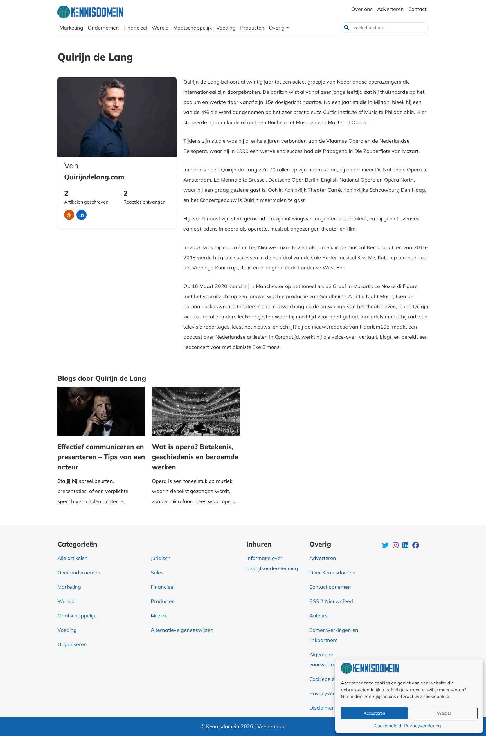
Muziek (159, 615)
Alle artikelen (72, 558)
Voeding (67, 630)
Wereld (66, 601)
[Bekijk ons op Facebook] (415, 546)
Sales (157, 572)
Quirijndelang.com (94, 177)
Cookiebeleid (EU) (329, 679)
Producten (163, 601)
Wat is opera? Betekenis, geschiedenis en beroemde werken (195, 456)
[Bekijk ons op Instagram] (396, 546)
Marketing (69, 587)
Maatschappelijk (76, 615)
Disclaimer (321, 707)
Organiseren (72, 644)
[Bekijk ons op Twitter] (386, 546)
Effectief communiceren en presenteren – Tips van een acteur (101, 456)
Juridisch (161, 558)
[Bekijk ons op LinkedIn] (406, 546)
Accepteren (374, 713)
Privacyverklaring (422, 725)
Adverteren (322, 558)
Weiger (444, 713)
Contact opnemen (330, 587)
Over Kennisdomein (332, 572)
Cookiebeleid (388, 725)
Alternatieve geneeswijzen (182, 630)
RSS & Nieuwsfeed (331, 601)
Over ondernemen (78, 572)
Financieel (162, 587)
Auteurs (318, 615)
